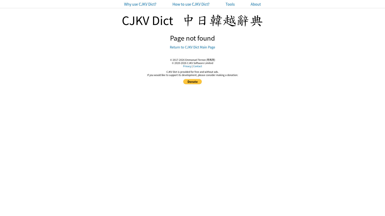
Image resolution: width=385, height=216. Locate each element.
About (256, 4)
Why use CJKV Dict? (140, 4)
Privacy (187, 66)
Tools (230, 4)
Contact (197, 66)
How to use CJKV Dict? (191, 4)
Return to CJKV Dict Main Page (192, 47)
